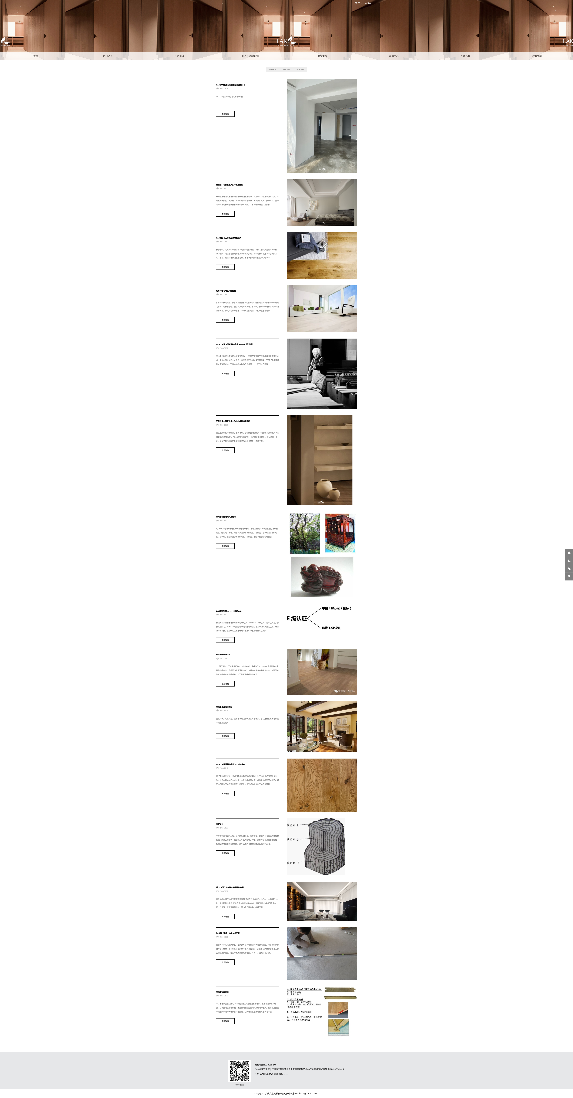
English (367, 3)
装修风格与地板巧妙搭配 (226, 291)
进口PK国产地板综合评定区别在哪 (230, 887)
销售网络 (286, 69)
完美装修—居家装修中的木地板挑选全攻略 (233, 421)
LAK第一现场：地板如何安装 (228, 933)
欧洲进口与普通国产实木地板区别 (229, 185)
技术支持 (300, 69)
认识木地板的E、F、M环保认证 (228, 611)
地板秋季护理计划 (223, 654)
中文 (357, 3)
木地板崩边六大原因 (224, 707)
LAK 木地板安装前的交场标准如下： (230, 85)
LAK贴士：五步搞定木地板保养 (228, 238)
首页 (35, 56)
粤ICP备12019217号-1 (308, 1093)
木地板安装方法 (222, 992)
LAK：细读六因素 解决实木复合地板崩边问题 (234, 344)
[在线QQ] (569, 553)
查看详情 (225, 114)
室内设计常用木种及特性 (226, 517)
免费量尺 (272, 69)
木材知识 (219, 824)
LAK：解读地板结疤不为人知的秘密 (230, 764)
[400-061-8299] (569, 561)
